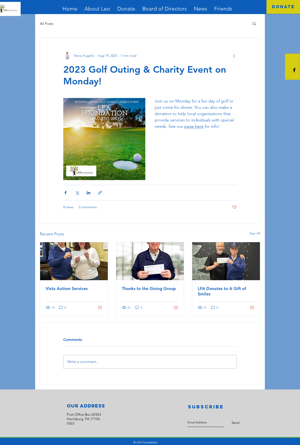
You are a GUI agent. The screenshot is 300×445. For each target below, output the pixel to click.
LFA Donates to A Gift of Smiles (222, 291)
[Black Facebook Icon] (294, 70)
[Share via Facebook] (65, 192)
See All (255, 233)
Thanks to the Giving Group (149, 288)
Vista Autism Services (67, 288)
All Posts (46, 23)
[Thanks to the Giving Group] (150, 261)
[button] (254, 23)
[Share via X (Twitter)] (77, 192)
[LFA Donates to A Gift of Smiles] (226, 261)
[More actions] (234, 55)
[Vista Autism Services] (74, 261)
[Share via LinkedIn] (88, 192)
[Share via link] (100, 192)
